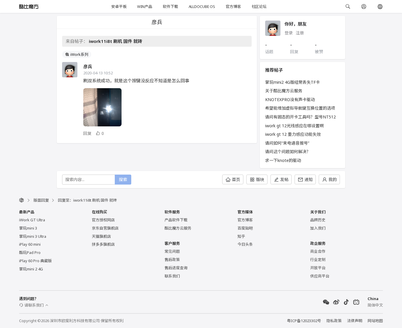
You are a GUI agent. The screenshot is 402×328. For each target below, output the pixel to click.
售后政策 (172, 259)
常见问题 (172, 251)
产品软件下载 (176, 219)
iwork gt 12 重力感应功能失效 (293, 134)
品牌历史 (317, 219)
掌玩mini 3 (28, 228)
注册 (300, 33)
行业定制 (317, 259)
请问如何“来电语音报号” (287, 143)
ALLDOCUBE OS (202, 6)
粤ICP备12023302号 (304, 320)
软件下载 (170, 6)
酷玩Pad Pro (30, 252)
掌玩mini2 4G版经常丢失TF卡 (292, 82)
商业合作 (317, 251)
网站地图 (375, 320)
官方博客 (233, 6)
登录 (289, 33)
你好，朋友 (296, 24)
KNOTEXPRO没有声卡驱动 (290, 99)
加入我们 (317, 228)
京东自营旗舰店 (105, 228)
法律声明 (354, 320)
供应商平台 (319, 276)
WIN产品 (144, 6)
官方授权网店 (103, 219)
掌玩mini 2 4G (31, 269)
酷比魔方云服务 (178, 228)
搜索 (123, 179)
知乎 (241, 236)
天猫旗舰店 (101, 236)
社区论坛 (259, 6)
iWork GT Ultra (32, 219)
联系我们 (172, 276)
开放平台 (317, 267)
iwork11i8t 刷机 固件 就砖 (115, 41)
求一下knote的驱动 (283, 160)
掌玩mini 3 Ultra (32, 236)
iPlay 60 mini (30, 244)
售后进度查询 (176, 267)
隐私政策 (334, 320)
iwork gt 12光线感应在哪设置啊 (294, 125)
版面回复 (41, 200)
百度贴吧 (245, 228)
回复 (87, 133)
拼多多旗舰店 (103, 244)
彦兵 (87, 66)
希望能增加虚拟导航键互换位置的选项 (300, 108)
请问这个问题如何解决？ (287, 151)
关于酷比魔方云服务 (283, 90)
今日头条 (245, 244)
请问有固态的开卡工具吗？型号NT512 (300, 117)
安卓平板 (118, 6)
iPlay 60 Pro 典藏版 (35, 260)
